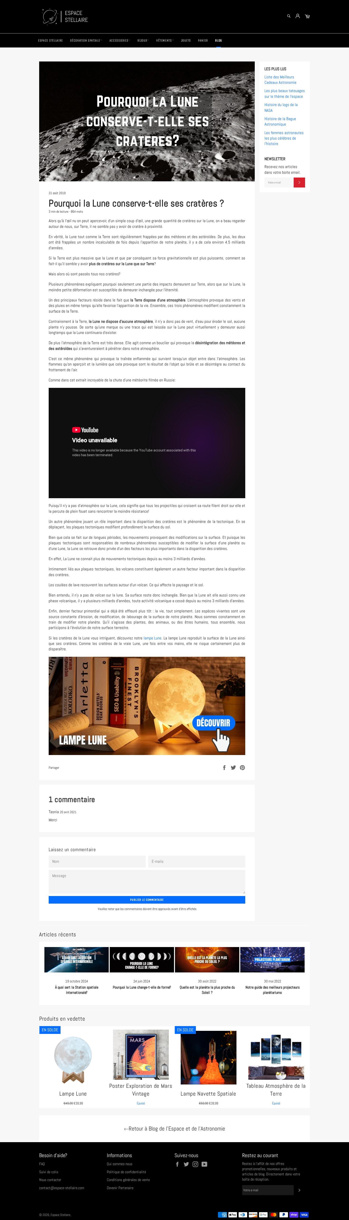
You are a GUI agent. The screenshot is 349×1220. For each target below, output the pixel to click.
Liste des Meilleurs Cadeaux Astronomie (280, 79)
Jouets (186, 40)
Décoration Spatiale (85, 40)
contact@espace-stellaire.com (61, 1187)
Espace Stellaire (50, 40)
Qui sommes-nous (119, 1163)
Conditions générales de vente (128, 1179)
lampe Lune (153, 638)
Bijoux (142, 40)
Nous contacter (50, 1179)
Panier (203, 40)
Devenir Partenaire (120, 1187)
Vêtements (164, 40)
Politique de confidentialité (126, 1171)
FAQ (42, 1163)
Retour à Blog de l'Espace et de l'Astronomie (177, 1128)
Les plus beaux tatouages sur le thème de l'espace (284, 93)
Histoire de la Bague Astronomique (280, 121)
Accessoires (118, 40)
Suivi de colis (48, 1171)
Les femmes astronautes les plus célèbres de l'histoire (284, 138)
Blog (218, 40)
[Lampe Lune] (147, 706)
